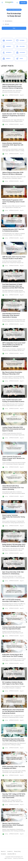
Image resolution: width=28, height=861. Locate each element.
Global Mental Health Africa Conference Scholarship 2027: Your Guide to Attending (13, 487)
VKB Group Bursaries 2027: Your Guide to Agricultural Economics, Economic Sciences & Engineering (12, 86)
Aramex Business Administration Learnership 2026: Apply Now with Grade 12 (12, 145)
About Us (3, 851)
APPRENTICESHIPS (14, 95)
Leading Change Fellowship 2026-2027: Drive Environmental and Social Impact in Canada (13, 429)
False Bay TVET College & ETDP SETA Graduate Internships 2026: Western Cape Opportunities (13, 795)
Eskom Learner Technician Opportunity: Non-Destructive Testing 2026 (13, 517)
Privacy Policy (17, 851)
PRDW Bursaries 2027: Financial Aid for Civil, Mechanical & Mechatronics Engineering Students (13, 711)
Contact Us (10, 851)
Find (14, 28)
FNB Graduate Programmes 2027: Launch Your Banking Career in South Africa (13, 201)
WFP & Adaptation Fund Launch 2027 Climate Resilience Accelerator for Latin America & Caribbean (13, 344)
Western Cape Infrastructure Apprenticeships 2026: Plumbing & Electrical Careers (12, 825)
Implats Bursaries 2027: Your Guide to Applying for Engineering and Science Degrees (13, 115)
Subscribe (23, 2)
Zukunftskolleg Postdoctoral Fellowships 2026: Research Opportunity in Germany (11, 315)
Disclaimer (3, 853)
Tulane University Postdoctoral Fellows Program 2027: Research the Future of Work (13, 458)
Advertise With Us (12, 853)
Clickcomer (20, 858)
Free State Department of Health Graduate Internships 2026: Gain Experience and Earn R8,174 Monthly (13, 286)
